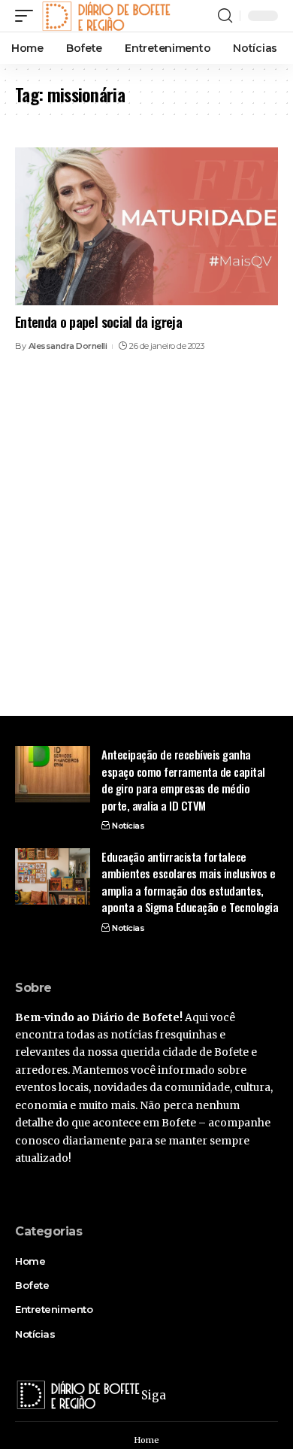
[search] (225, 16)
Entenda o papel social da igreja (98, 322)
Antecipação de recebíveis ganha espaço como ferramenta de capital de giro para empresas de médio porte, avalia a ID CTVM (183, 780)
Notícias (128, 825)
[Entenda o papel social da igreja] (146, 226)
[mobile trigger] (28, 16)
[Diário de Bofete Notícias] (106, 16)
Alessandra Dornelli (68, 346)
